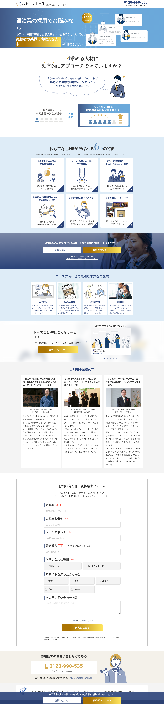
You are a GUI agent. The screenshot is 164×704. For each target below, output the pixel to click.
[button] (104, 358)
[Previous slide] (86, 342)
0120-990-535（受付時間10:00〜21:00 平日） (82, 259)
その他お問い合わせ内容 (62, 597)
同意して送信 (82, 627)
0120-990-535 (136, 2)
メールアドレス (56, 532)
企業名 (50, 505)
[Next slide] (135, 342)
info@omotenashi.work (81, 678)
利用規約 (73, 620)
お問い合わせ (62, 250)
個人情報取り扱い (86, 620)
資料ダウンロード (102, 250)
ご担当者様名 (54, 518)
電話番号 (51, 545)
